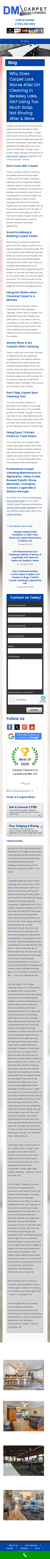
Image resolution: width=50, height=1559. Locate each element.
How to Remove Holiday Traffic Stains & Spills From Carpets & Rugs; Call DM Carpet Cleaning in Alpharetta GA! (25, 577)
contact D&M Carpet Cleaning (21, 507)
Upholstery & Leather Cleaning (24, 1436)
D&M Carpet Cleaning (17, 156)
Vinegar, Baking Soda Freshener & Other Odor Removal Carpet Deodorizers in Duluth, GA (25, 536)
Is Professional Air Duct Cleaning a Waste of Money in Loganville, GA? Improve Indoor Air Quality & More (25, 556)
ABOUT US (13, 1545)
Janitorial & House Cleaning (23, 1481)
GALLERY (10, 1548)
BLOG (37, 1548)
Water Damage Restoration (23, 1525)
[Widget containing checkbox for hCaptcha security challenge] (28, 699)
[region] (25, 50)
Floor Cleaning (23, 1395)
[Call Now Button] (25, 1555)
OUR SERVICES (31, 1545)
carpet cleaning (14, 514)
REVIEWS (24, 1548)
